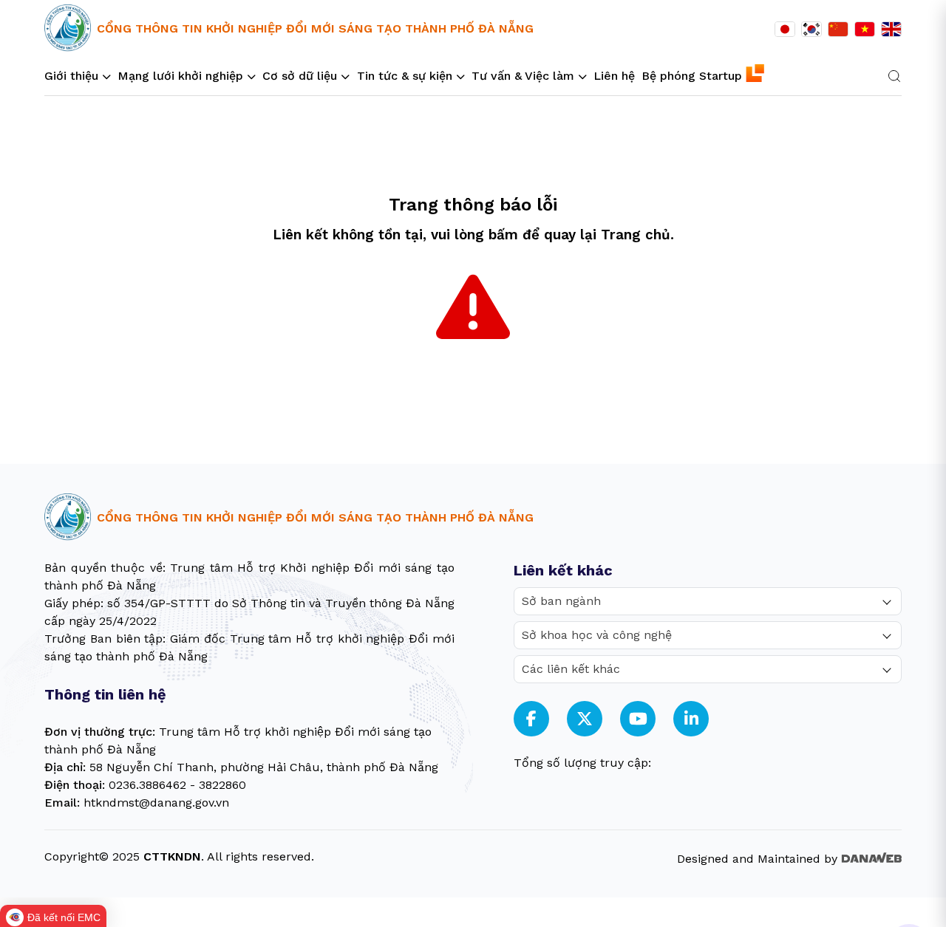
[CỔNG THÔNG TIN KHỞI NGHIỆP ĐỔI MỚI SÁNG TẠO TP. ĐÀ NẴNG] (67, 28)
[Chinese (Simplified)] (838, 29)
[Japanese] (785, 29)
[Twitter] (584, 719)
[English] (891, 29)
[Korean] (811, 29)
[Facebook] (531, 719)
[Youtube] (638, 719)
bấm (503, 235)
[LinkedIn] (691, 719)
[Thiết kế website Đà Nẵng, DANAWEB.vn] (871, 856)
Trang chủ (635, 235)
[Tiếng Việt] (864, 29)
